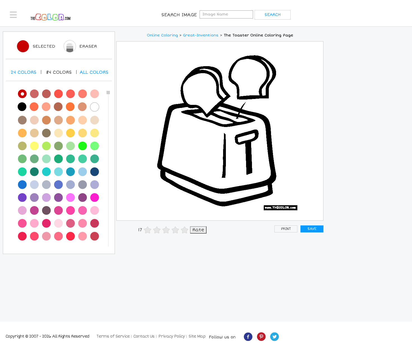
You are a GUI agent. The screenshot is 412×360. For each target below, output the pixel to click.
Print (286, 229)
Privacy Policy (171, 336)
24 (23, 72)
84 (59, 72)
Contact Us (143, 336)
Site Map (197, 336)
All (94, 72)
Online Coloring (162, 35)
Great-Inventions (201, 35)
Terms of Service (112, 336)
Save (311, 229)
